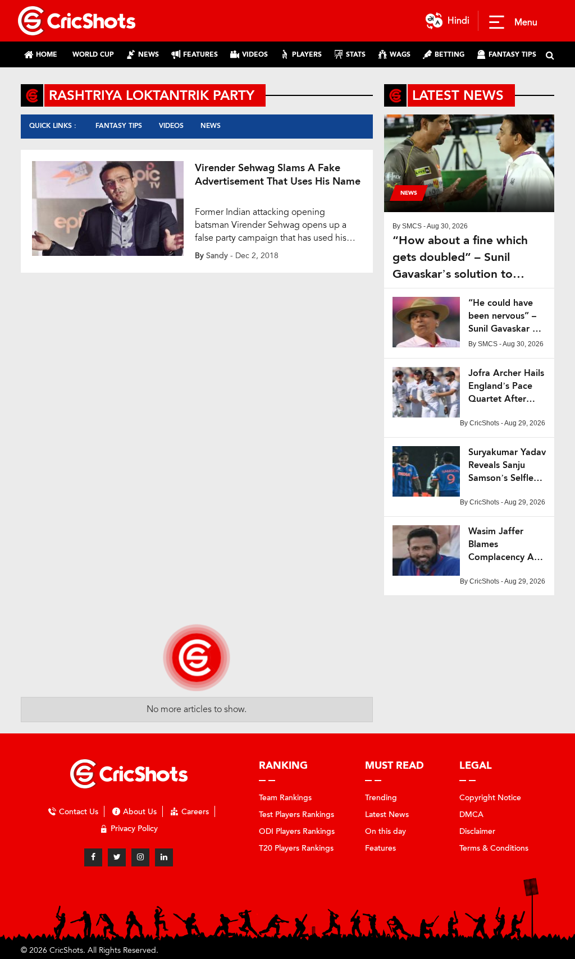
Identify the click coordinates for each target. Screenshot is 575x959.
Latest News (387, 814)
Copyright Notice (490, 797)
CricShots (484, 423)
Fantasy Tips (118, 125)
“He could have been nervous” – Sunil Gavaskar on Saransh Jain (505, 316)
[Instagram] (140, 857)
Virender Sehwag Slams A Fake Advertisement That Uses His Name (277, 174)
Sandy (217, 255)
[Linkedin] (164, 857)
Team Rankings (285, 797)
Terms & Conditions (493, 848)
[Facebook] (93, 857)
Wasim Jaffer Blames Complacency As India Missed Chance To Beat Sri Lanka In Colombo (503, 544)
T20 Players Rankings (296, 848)
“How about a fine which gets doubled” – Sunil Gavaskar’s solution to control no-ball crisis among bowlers (467, 257)
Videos (171, 125)
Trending (381, 797)
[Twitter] (117, 857)
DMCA (471, 814)
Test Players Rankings (296, 814)
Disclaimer (477, 831)
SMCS (412, 226)
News (210, 125)
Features (380, 848)
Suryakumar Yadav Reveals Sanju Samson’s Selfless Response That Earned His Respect (507, 465)
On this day (385, 831)
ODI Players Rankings (297, 831)
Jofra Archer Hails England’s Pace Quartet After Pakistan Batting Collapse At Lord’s (507, 386)
